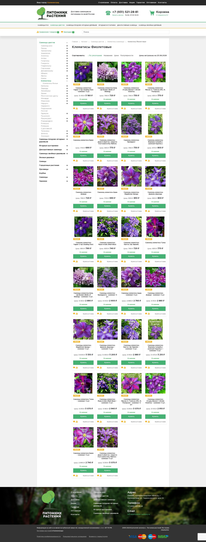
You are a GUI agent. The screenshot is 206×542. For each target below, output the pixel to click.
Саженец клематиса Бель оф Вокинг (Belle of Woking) (107, 89)
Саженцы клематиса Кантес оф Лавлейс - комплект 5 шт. (131, 347)
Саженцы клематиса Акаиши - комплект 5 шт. (155, 294)
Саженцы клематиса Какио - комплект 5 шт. (83, 454)
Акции (132, 2)
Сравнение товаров (49, 32)
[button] (163, 24)
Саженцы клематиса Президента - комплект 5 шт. (107, 295)
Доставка (123, 2)
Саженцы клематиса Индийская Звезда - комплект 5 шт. (83, 347)
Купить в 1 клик (88, 108)
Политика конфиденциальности (49, 536)
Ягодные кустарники (102, 509)
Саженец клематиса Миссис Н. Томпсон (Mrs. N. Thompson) (155, 89)
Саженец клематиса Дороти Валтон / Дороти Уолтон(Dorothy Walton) (107, 142)
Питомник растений (44, 530)
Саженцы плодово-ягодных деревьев (105, 505)
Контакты (162, 2)
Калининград (53, 2)
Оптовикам (151, 2)
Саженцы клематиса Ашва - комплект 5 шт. (131, 294)
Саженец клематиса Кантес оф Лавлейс (131, 243)
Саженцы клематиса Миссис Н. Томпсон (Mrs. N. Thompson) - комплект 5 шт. (131, 402)
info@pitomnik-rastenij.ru (138, 514)
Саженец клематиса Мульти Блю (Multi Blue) (107, 243)
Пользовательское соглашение (75, 536)
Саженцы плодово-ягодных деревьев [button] (81, 25)
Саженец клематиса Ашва (107, 192)
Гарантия (140, 2)
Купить (83, 103)
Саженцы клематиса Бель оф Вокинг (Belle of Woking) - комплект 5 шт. (83, 295)
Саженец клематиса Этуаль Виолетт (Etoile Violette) (131, 89)
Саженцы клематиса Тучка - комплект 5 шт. (83, 400)
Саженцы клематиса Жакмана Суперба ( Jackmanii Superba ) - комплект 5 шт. (155, 348)
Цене (116, 55)
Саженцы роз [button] (43, 25)
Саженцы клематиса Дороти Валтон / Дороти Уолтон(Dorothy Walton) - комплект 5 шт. (107, 456)
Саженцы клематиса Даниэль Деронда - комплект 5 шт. (107, 347)
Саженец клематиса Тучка (155, 242)
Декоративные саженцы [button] (127, 25)
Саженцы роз (99, 492)
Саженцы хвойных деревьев (105, 513)
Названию (108, 55)
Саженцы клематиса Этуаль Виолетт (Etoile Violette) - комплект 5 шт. (155, 401)
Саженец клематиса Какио (83, 140)
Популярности (126, 55)
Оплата (114, 2)
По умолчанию (95, 55)
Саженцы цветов (100, 496)
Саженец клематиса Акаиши (83, 193)
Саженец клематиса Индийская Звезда (131, 193)
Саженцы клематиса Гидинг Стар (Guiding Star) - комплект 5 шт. (83, 89)
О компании (103, 2)
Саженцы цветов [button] (57, 25)
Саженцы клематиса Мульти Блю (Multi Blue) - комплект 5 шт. (107, 401)
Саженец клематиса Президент (131, 141)
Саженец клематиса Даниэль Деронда (155, 193)
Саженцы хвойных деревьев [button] (150, 25)
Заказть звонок (118, 15)
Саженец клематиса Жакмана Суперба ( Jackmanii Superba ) (155, 142)
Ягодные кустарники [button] (107, 25)
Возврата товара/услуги (98, 536)
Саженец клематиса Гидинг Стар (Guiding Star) (83, 243)
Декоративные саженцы (104, 499)
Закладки (68, 32)
